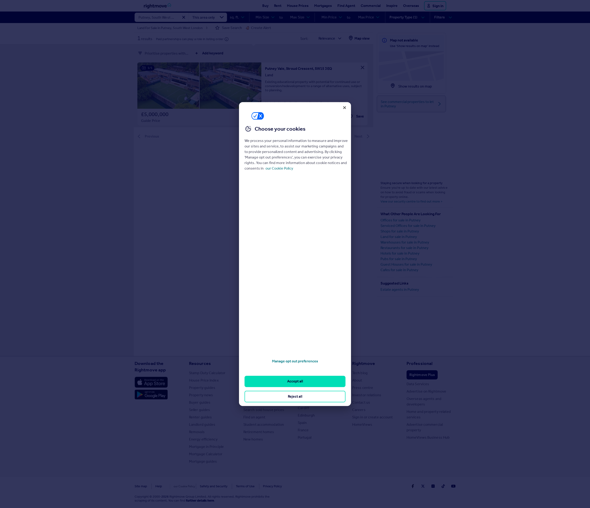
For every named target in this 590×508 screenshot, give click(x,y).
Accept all (295, 381)
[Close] (344, 108)
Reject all (295, 396)
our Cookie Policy (279, 168)
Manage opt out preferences (295, 361)
